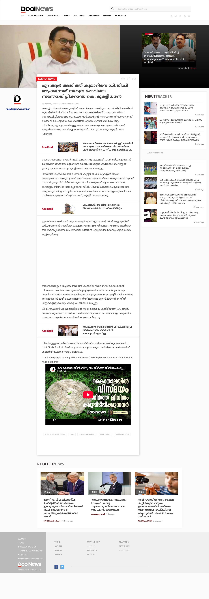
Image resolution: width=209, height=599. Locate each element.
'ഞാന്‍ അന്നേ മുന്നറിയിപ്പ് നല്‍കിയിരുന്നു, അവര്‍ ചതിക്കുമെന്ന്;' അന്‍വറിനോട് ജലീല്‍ (164, 57)
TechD (57, 542)
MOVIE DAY (93, 15)
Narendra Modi (122, 434)
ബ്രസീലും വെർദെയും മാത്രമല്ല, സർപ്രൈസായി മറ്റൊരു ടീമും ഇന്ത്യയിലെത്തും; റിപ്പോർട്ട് (175, 168)
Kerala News (105, 434)
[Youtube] (189, 16)
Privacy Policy (27, 546)
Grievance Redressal (31, 558)
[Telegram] (185, 16)
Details (58, 554)
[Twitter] (176, 16)
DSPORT (107, 15)
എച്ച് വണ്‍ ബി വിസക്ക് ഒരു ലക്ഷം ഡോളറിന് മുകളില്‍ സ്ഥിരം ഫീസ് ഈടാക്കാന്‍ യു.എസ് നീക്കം (177, 108)
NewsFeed (124, 550)
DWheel (58, 546)
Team (21, 542)
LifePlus (91, 546)
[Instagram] (180, 16)
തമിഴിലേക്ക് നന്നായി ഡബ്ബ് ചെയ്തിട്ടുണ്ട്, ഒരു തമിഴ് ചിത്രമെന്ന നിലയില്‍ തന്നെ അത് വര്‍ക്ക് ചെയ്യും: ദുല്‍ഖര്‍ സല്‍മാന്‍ (180, 137)
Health (58, 550)
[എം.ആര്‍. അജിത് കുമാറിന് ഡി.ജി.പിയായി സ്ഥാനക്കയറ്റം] (68, 208)
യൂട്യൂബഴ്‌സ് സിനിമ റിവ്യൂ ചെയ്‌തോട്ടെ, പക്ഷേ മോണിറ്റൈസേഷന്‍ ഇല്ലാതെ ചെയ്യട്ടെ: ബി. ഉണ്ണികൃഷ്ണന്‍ (179, 215)
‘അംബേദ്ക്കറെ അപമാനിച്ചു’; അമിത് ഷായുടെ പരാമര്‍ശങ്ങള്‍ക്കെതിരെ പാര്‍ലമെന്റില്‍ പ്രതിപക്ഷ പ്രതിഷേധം (107, 146)
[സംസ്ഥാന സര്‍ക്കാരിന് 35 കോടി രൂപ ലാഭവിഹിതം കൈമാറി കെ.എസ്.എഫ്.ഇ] (68, 330)
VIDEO (66, 15)
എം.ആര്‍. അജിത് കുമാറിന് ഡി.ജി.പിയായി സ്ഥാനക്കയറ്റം (102, 207)
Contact (23, 554)
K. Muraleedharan (86, 434)
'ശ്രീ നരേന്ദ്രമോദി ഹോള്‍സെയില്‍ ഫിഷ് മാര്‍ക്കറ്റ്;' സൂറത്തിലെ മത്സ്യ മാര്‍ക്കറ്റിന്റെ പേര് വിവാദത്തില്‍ (180, 183)
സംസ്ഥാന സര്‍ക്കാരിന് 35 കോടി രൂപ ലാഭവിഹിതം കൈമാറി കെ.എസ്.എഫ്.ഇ (107, 330)
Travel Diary (93, 542)
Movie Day (124, 546)
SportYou (92, 550)
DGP (72, 434)
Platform (124, 542)
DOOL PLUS (120, 15)
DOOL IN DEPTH (35, 15)
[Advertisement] (88, 268)
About (22, 538)
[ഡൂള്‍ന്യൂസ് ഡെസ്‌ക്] (17, 99)
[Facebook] (171, 16)
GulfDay (91, 554)
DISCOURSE (78, 15)
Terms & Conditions (30, 550)
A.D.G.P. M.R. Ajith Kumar (55, 434)
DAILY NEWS (53, 15)
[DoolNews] (35, 9)
